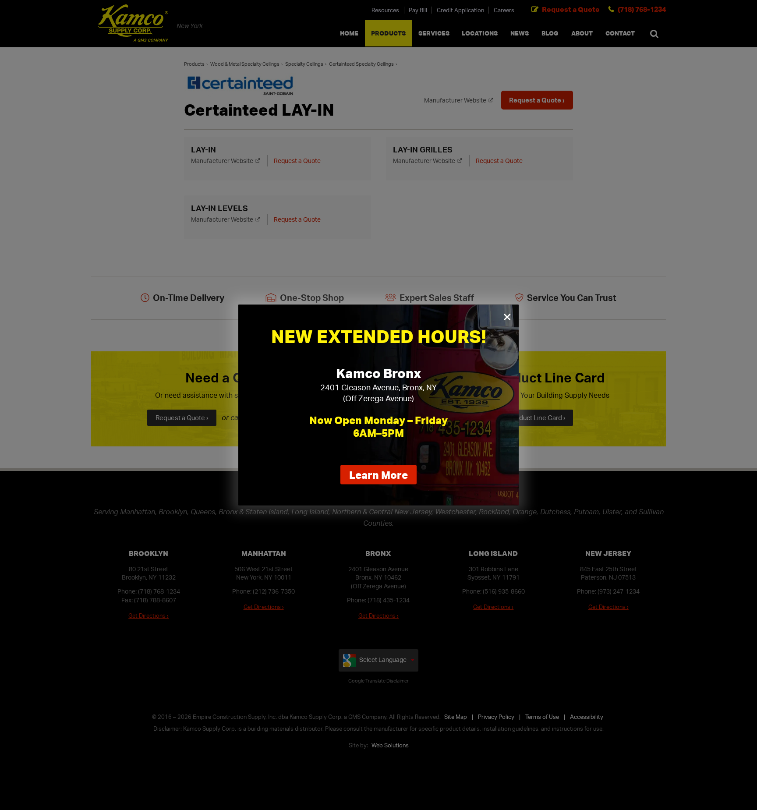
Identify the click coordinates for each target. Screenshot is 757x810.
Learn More (383, 476)
